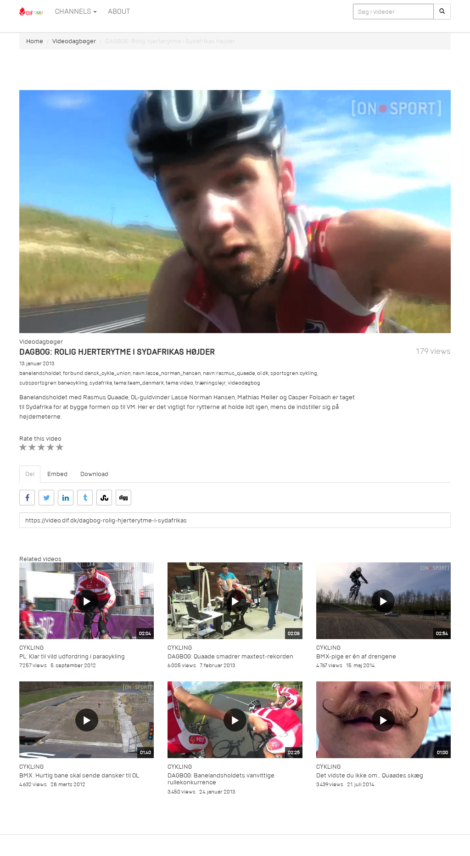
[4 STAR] (51, 447)
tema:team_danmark (139, 383)
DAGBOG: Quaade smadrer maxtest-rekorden (230, 656)
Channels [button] (73, 11)
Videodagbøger (74, 41)
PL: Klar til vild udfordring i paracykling (72, 656)
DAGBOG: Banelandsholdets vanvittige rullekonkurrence (221, 779)
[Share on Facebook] (27, 497)
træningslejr (210, 383)
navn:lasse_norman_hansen (167, 373)
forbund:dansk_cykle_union (97, 373)
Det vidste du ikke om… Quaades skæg (369, 775)
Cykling (31, 647)
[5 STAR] (60, 447)
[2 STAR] (32, 447)
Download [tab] (94, 474)
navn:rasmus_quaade (229, 373)
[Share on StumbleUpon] (104, 497)
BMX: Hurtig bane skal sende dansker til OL (79, 775)
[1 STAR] (23, 447)
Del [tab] (29, 474)
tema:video (179, 383)
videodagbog (244, 383)
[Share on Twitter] (46, 497)
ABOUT (119, 11)
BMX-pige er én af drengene (356, 656)
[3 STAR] (41, 447)
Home (34, 41)
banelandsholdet (40, 373)
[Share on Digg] (123, 497)
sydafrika (101, 383)
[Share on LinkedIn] (65, 497)
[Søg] (442, 11)
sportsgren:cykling (293, 373)
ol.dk (263, 373)
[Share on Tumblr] (85, 497)
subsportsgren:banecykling (53, 383)
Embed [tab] (57, 474)
